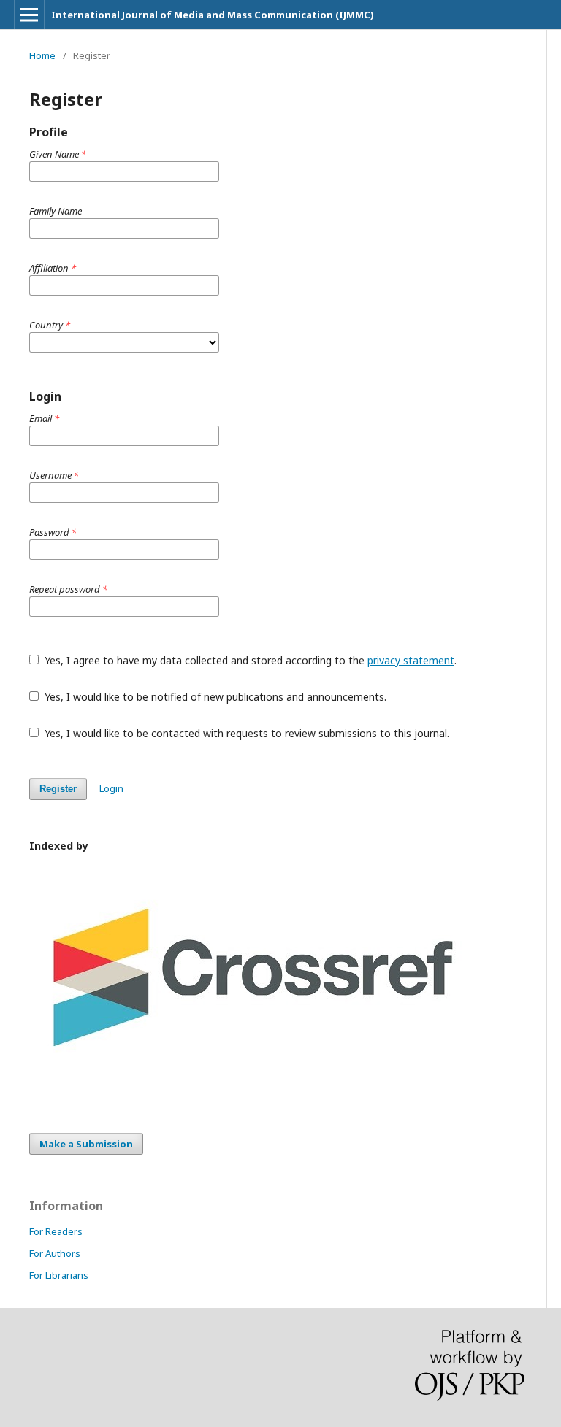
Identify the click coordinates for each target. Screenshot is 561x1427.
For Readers (56, 1231)
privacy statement (410, 660)
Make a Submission (86, 1143)
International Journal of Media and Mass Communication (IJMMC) (212, 14)
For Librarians (58, 1275)
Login (111, 788)
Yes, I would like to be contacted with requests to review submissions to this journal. (245, 733)
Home (42, 55)
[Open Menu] (29, 14)
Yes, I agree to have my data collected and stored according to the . (249, 660)
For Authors (54, 1253)
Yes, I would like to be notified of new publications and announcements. (214, 697)
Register (58, 788)
